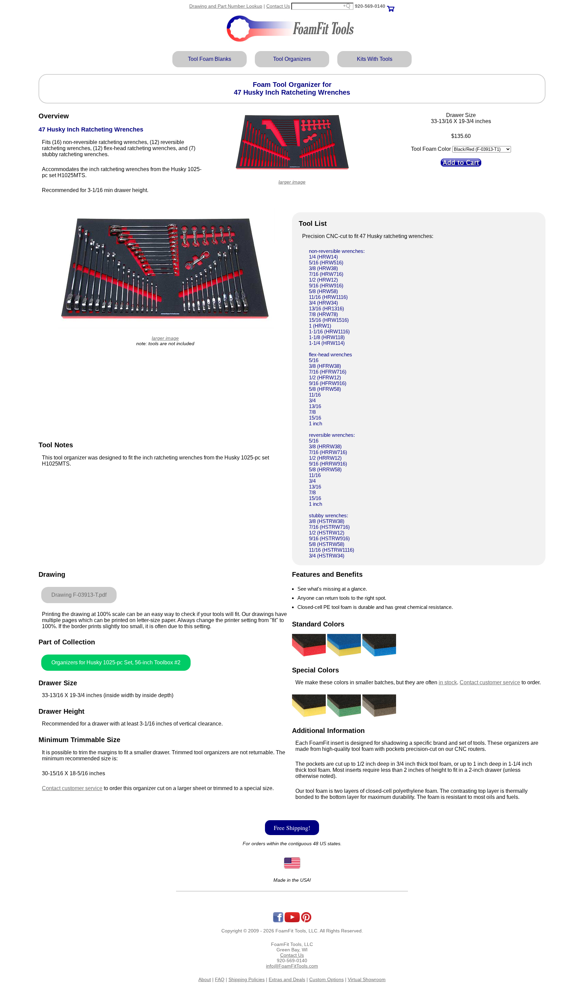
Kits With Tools (374, 59)
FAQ (219, 979)
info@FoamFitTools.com (292, 966)
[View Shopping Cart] (391, 6)
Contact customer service (72, 788)
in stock (448, 682)
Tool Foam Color (431, 149)
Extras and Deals (287, 979)
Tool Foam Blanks (209, 59)
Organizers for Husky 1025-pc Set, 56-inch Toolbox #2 (115, 662)
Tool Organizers (292, 59)
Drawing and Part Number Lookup (225, 6)
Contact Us (278, 6)
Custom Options (326, 979)
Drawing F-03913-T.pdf (78, 595)
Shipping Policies (246, 979)
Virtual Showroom (367, 979)
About (204, 979)
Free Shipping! (292, 828)
